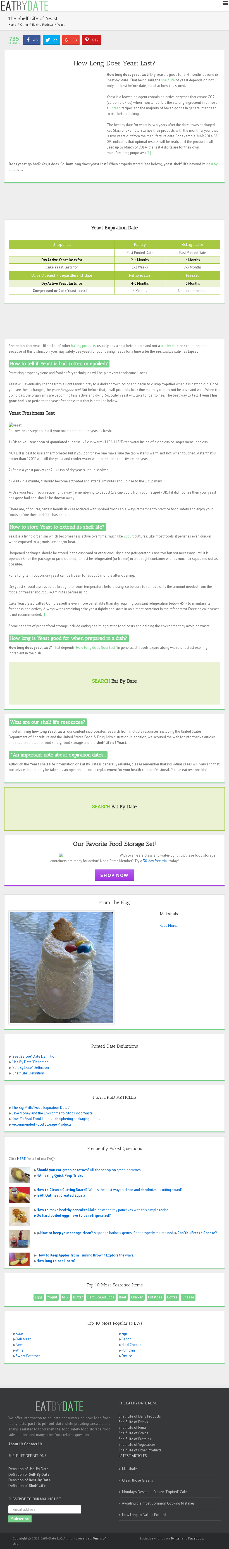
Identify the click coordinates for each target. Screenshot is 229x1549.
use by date (170, 345)
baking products (83, 345)
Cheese (188, 1297)
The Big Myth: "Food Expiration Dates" (40, 1107)
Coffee (172, 1297)
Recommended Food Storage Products (41, 1124)
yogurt (129, 536)
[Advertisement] (55, 111)
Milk (65, 1297)
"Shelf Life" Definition (27, 1073)
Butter (78, 1297)
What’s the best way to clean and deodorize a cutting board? (109, 1189)
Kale (19, 1333)
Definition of (28, 1474)
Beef (122, 1297)
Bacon (126, 1339)
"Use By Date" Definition (30, 1062)
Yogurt (52, 1297)
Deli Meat (23, 1339)
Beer (19, 1344)
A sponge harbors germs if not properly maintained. (107, 1232)
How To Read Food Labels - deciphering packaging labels (55, 1118)
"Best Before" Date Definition (33, 1056)
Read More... (169, 925)
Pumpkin (128, 1350)
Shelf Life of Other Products (140, 1450)
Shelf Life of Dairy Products (140, 1416)
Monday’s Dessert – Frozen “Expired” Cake (155, 1491)
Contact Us (33, 1444)
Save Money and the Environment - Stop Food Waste (52, 1113)
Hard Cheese (131, 1344)
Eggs (38, 1297)
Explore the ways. (85, 1255)
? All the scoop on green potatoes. (89, 1170)
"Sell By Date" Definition (30, 1067)
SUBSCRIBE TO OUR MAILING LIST (34, 1499)
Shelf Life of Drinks (133, 1422)
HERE (21, 1158)
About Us (15, 1444)
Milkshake (130, 1469)
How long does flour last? (96, 647)
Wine (19, 1350)
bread (116, 108)
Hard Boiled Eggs (100, 1297)
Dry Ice (126, 1356)
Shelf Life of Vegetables (137, 1444)
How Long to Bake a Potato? (144, 1514)
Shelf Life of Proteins (135, 1439)
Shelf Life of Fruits (133, 1427)
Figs (124, 1333)
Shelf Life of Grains (133, 1433)
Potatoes (155, 1297)
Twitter (176, 1538)
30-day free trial (155, 861)
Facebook (195, 1538)
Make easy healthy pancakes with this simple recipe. (103, 1210)
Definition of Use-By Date (28, 1469)
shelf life (168, 80)
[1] (149, 152)
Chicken (137, 1297)
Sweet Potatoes (28, 1356)
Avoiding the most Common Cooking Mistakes (158, 1503)
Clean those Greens (137, 1480)
